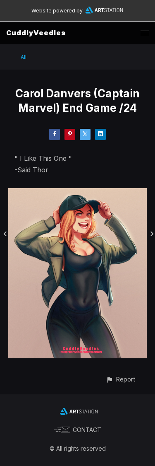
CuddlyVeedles (36, 33)
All (23, 57)
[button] (120, 379)
